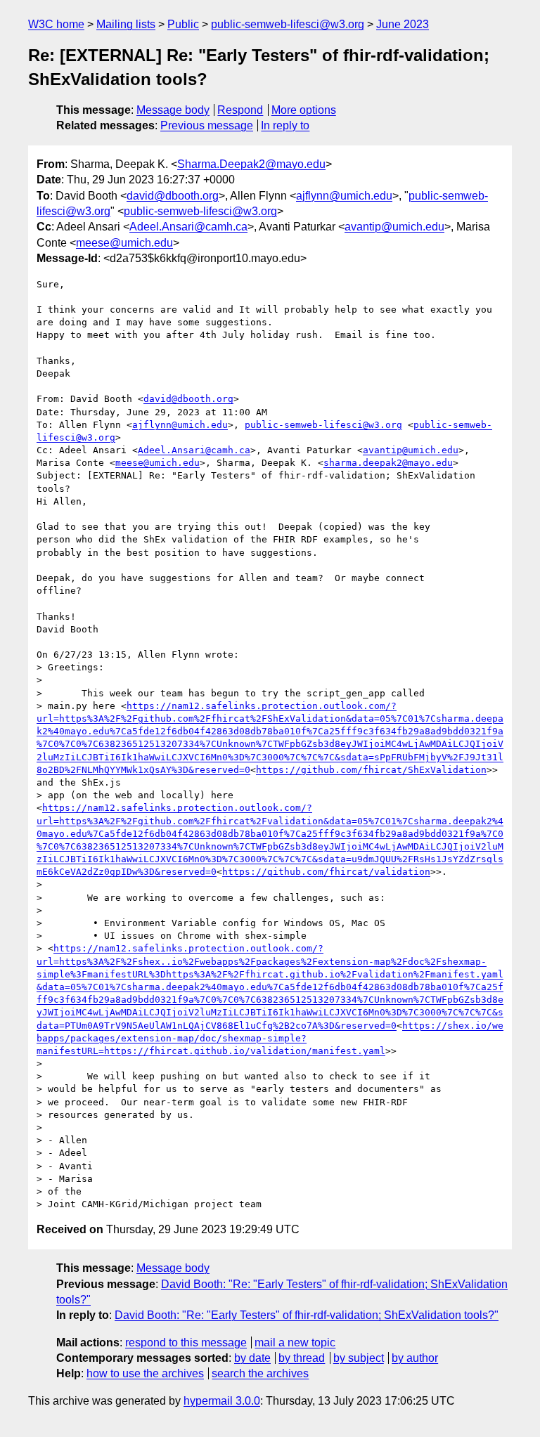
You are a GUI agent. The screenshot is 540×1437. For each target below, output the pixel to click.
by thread (301, 1358)
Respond (240, 110)
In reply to (285, 125)
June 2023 (402, 24)
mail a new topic (295, 1342)
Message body (173, 110)
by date (252, 1358)
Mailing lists (125, 24)
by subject (358, 1358)
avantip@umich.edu (394, 227)
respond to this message (186, 1342)
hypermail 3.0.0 (222, 1401)
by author (415, 1358)
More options (303, 110)
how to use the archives (145, 1373)
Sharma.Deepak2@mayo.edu (251, 164)
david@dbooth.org (173, 196)
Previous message (206, 125)
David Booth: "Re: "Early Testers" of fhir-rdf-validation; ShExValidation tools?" (307, 1315)
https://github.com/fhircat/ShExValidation (371, 770)
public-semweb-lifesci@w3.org (287, 24)
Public (183, 24)
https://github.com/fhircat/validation (326, 871)
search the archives (260, 1373)
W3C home (56, 24)
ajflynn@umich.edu (344, 196)
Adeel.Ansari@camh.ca (188, 227)
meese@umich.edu (124, 243)
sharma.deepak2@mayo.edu (388, 462)
